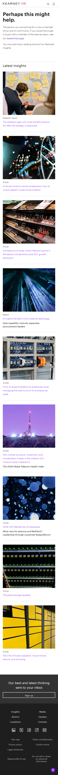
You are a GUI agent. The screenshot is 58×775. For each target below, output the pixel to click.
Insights (15, 711)
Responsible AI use (17, 758)
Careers (42, 716)
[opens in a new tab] (37, 729)
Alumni (15, 716)
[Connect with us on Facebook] (29, 729)
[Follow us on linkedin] (13, 729)
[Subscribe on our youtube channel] (44, 729)
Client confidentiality (43, 739)
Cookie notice (42, 744)
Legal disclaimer (15, 749)
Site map (15, 739)
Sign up (29, 695)
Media (42, 711)
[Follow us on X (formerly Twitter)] (21, 729)
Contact (42, 721)
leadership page (15, 38)
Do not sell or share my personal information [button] (41, 759)
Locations (15, 721)
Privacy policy (15, 744)
